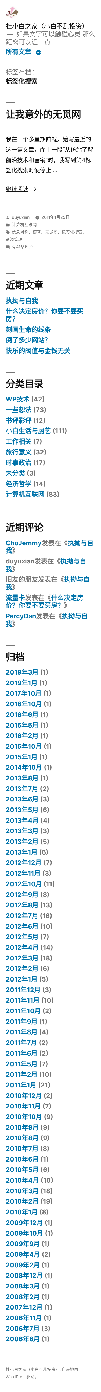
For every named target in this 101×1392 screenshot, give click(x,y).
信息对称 (20, 232)
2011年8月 (22, 1032)
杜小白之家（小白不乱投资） (47, 26)
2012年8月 (22, 905)
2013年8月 (22, 778)
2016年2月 (22, 736)
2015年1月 (22, 757)
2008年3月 (23, 1286)
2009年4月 (23, 1254)
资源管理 (14, 239)
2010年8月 (22, 1138)
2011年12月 (23, 990)
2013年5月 (22, 810)
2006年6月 (23, 1339)
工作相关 (19, 441)
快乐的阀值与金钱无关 (38, 351)
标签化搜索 (72, 232)
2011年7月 (21, 1043)
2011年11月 (23, 1000)
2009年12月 (24, 1223)
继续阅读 (21, 188)
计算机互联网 (24, 224)
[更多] (38, 53)
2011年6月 (22, 1053)
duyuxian (21, 217)
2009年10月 (24, 1233)
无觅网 (51, 232)
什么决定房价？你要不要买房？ (44, 315)
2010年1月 (22, 1212)
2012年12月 (24, 863)
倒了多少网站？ (28, 340)
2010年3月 (22, 1191)
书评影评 (19, 420)
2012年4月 (22, 947)
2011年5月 (22, 1064)
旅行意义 (19, 452)
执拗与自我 (22, 301)
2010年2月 (22, 1201)
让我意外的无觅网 (43, 114)
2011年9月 (22, 1021)
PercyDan (21, 616)
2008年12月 (24, 1275)
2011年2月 (22, 1074)
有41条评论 (22, 246)
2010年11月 (23, 1106)
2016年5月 (22, 725)
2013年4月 (22, 820)
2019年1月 (22, 683)
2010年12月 (24, 1096)
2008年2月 (23, 1297)
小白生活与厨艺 (28, 431)
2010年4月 (22, 1180)
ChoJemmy (24, 543)
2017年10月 (24, 693)
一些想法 (19, 410)
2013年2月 (22, 841)
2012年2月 (22, 968)
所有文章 (18, 52)
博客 (37, 232)
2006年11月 (24, 1318)
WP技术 (18, 399)
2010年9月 (22, 1127)
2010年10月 (24, 1117)
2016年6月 (22, 715)
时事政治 (19, 462)
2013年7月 (22, 789)
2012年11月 (23, 873)
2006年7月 (23, 1328)
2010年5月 (22, 1169)
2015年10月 (24, 746)
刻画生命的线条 (28, 329)
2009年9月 (23, 1244)
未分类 (15, 473)
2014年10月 (24, 767)
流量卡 (15, 598)
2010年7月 (22, 1148)
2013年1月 (22, 852)
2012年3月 (22, 958)
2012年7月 (22, 916)
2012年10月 (24, 884)
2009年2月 (23, 1265)
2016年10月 (24, 704)
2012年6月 (22, 926)
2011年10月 (23, 1011)
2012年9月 (22, 895)
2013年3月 (22, 831)
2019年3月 (22, 672)
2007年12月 (24, 1307)
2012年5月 (22, 937)
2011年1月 (21, 1085)
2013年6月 (22, 799)
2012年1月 (22, 979)
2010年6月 (22, 1159)
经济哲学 (19, 484)
